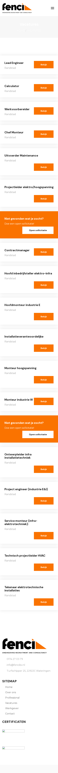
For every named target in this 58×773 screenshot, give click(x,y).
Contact (10, 713)
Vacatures (11, 703)
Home (21, 30)
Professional (12, 697)
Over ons (10, 692)
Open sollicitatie (38, 230)
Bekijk (44, 64)
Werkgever (12, 708)
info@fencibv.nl (16, 665)
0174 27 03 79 (15, 659)
